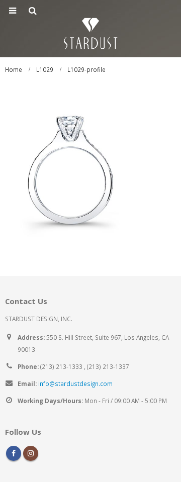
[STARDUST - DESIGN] (90, 32)
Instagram (30, 453)
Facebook (13, 453)
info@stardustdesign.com (75, 383)
